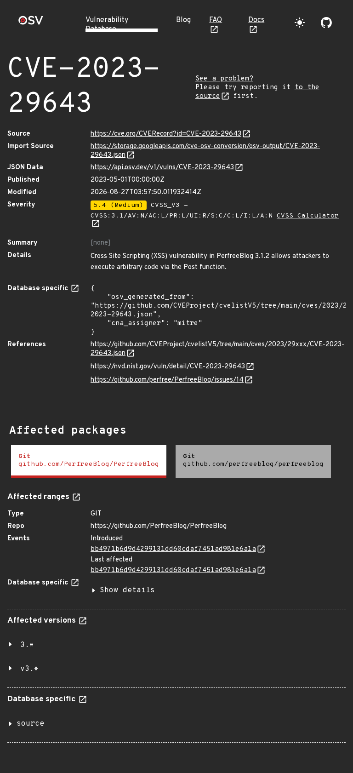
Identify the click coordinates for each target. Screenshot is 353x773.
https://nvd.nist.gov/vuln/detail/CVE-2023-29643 (168, 366)
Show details (127, 590)
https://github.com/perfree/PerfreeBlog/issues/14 (167, 380)
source (30, 723)
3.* (27, 645)
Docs (256, 20)
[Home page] (30, 23)
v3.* (29, 669)
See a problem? (224, 78)
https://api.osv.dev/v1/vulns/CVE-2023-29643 (162, 167)
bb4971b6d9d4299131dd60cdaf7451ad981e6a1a (173, 549)
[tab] (88, 461)
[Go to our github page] (326, 22)
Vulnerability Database (106, 25)
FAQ (215, 20)
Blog (183, 20)
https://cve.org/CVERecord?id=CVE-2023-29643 (166, 134)
